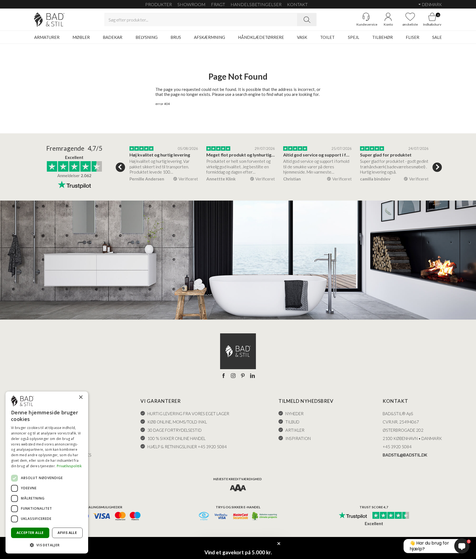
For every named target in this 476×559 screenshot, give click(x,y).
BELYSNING (147, 37)
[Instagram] (233, 376)
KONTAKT (297, 4)
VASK (302, 37)
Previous (120, 167)
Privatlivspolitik (69, 466)
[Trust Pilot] (353, 516)
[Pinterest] (242, 376)
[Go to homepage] (49, 19)
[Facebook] (223, 376)
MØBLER (81, 37)
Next (437, 167)
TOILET (327, 37)
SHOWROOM (191, 4)
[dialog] (47, 472)
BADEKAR (112, 37)
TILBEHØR (382, 37)
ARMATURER (47, 37)
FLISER (412, 37)
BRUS (176, 37)
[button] (47, 545)
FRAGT (218, 4)
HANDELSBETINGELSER (256, 4)
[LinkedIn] (252, 376)
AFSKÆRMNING (209, 37)
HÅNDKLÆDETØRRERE (261, 37)
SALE (437, 37)
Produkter (158, 4)
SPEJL (353, 37)
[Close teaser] (279, 543)
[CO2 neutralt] (265, 516)
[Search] (307, 19)
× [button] (81, 397)
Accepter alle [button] (30, 532)
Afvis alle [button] (67, 532)
